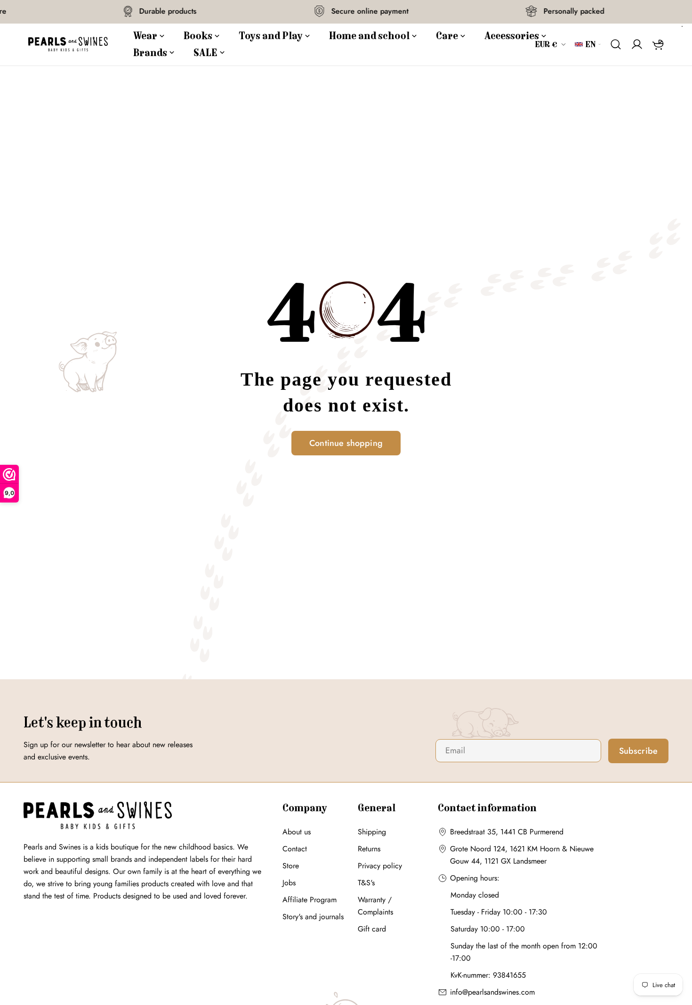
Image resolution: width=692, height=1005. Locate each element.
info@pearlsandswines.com (492, 992)
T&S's (366, 882)
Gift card (372, 928)
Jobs (289, 882)
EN (590, 44)
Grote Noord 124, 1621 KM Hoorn (505, 848)
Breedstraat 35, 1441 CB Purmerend (506, 831)
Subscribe (638, 751)
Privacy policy (380, 865)
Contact (294, 848)
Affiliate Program (309, 899)
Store (290, 865)
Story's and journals (313, 916)
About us (296, 831)
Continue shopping (346, 443)
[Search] (616, 44)
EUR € (546, 44)
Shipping (372, 831)
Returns (369, 848)
